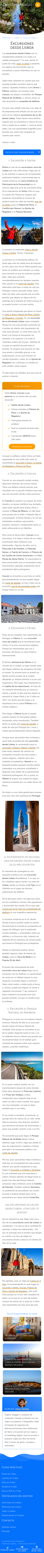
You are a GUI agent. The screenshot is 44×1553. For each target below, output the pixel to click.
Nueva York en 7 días (11, 1491)
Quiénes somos (9, 1527)
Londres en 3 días (10, 1478)
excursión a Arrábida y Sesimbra (25, 1170)
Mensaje (5, 1531)
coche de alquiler (26, 283)
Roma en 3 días (9, 1474)
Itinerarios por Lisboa (11, 1507)
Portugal (6, 38)
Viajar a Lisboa (29, 38)
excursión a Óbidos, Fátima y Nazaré (19, 747)
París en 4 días (8, 1482)
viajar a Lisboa (23, 63)
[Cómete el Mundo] (17, 4)
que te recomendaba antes (23, 586)
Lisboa (17, 38)
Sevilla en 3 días (9, 1487)
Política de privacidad (27, 1543)
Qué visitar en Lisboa (11, 1502)
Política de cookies (9, 1543)
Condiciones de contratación (13, 1541)
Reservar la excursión (22, 447)
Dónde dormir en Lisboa (13, 1515)
